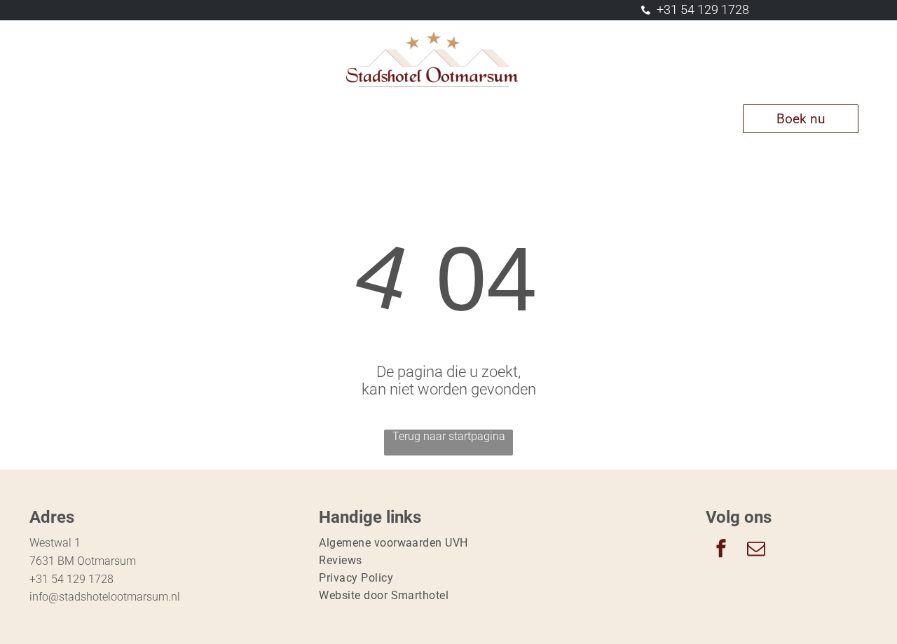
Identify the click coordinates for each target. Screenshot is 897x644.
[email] (756, 550)
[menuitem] (79, 119)
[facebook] (721, 550)
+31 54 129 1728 (703, 9)
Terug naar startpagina (448, 436)
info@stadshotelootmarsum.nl (104, 596)
